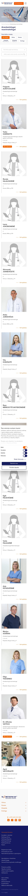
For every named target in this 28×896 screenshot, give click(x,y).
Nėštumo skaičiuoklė (6, 885)
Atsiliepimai (4, 873)
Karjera (3, 844)
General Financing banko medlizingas (11, 862)
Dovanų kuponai (5, 881)
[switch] (25, 450)
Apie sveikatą (5, 877)
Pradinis (3, 24)
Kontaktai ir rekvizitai (6, 835)
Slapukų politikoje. (12, 443)
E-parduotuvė (5, 883)
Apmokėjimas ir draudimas (8, 858)
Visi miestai (5, 37)
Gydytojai (7, 24)
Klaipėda (6, 41)
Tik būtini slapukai (14, 467)
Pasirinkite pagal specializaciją (10, 49)
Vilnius (13, 37)
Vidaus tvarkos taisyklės (7, 871)
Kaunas (20, 37)
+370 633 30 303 (15, 817)
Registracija (19, 3)
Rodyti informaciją (18, 459)
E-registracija (8, 146)
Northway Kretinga (6, 841)
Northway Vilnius (5, 837)
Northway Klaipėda (6, 839)
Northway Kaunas (5, 843)
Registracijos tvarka (6, 849)
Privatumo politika (6, 867)
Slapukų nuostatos (6, 869)
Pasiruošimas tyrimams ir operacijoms (11, 853)
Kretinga (22, 40)
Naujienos (4, 879)
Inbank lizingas (5, 860)
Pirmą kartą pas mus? (6, 851)
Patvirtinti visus (14, 463)
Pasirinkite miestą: (7, 34)
